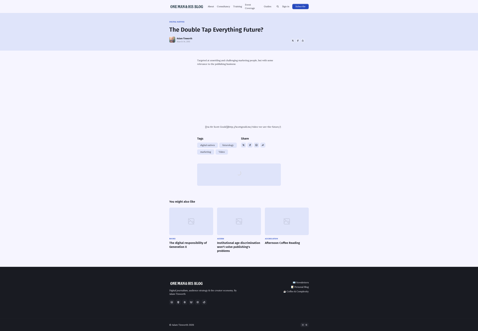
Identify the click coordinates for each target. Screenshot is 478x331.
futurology (228, 145)
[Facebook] (298, 41)
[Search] (277, 6)
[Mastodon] (178, 302)
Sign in (285, 6)
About (211, 6)
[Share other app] (303, 41)
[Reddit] (204, 302)
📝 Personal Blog (300, 287)
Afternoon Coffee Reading (282, 243)
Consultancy (223, 6)
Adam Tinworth (184, 38)
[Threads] (184, 302)
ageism (220, 239)
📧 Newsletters (301, 282)
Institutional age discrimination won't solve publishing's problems (238, 247)
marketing (205, 151)
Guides (267, 6)
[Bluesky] (191, 302)
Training (237, 6)
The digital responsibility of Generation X (188, 245)
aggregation (271, 239)
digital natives (176, 22)
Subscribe (300, 6)
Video (222, 151)
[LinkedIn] (256, 145)
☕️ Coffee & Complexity (296, 291)
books (172, 239)
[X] (293, 41)
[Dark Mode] (304, 325)
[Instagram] (197, 302)
